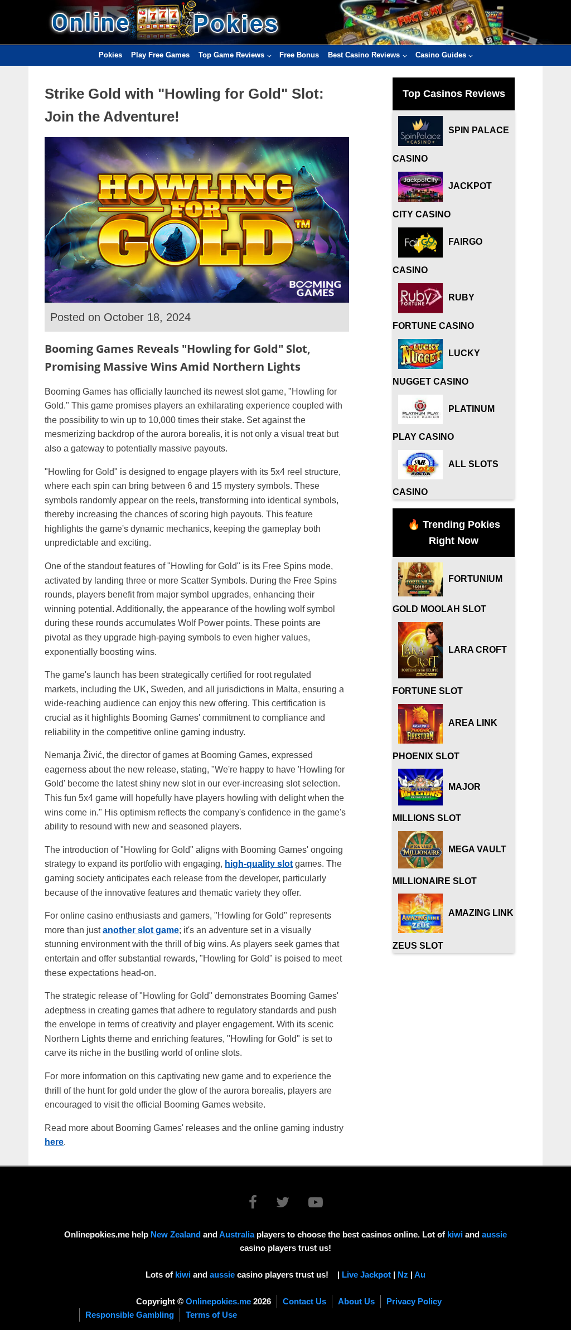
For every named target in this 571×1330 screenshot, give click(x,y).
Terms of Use (211, 1314)
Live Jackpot (366, 1274)
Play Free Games (160, 55)
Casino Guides (440, 55)
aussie (494, 1234)
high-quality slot (259, 863)
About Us (356, 1301)
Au (419, 1274)
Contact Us (304, 1301)
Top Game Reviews (231, 55)
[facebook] (261, 1204)
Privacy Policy (414, 1301)
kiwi (455, 1234)
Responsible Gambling (129, 1314)
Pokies (110, 55)
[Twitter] (291, 1204)
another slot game (141, 930)
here (54, 1142)
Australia (236, 1234)
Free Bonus (299, 55)
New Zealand (176, 1234)
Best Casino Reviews (364, 55)
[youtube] (315, 1204)
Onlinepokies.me (218, 1301)
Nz (403, 1274)
